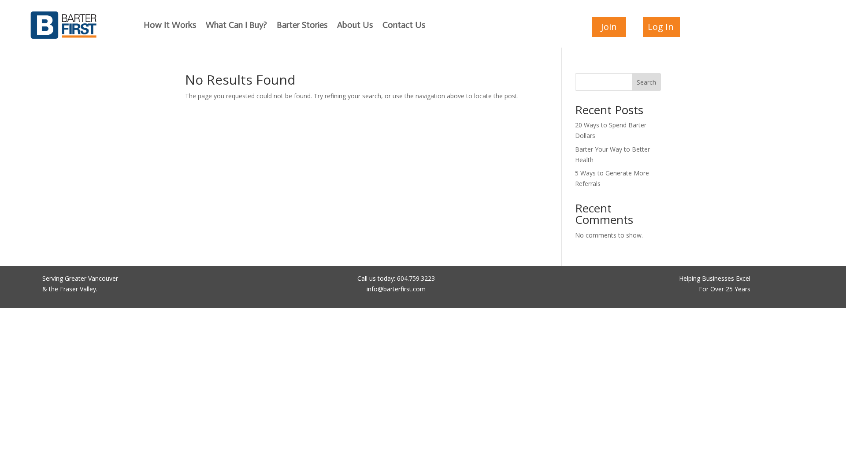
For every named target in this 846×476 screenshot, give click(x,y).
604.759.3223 (416, 278)
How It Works (170, 26)
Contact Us (403, 26)
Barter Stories (302, 26)
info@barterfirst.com (396, 289)
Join (609, 27)
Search (646, 82)
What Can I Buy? (236, 26)
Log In (661, 27)
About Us (355, 26)
